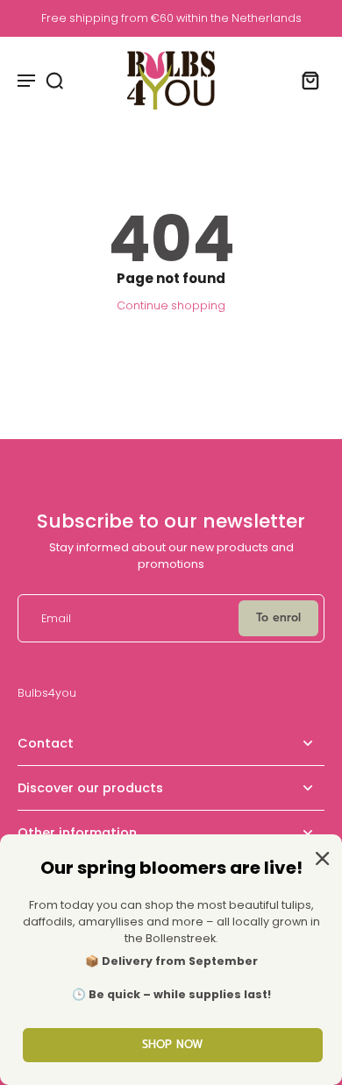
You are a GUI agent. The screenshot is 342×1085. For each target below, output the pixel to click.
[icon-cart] (305, 79)
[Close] (319, 857)
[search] (54, 79)
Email (56, 618)
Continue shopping (171, 305)
